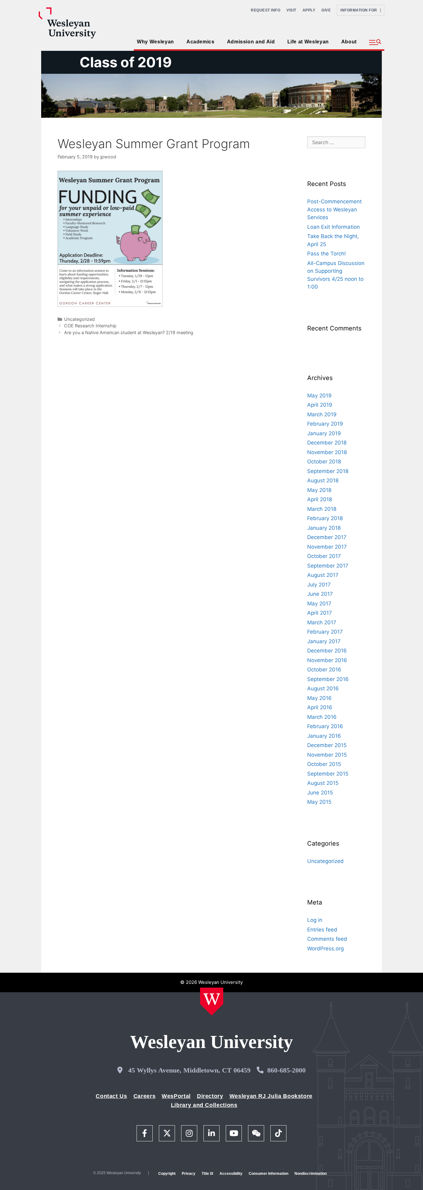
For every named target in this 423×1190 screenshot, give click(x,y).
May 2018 (319, 490)
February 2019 (325, 424)
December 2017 (327, 537)
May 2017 (319, 603)
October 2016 (324, 669)
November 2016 (327, 660)
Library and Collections (204, 1105)
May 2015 (319, 802)
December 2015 (327, 745)
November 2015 (327, 755)
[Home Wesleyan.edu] (211, 1001)
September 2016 (328, 679)
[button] (375, 42)
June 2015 (320, 793)
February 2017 (325, 632)
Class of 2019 (126, 62)
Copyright (167, 1173)
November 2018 (327, 452)
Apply (309, 10)
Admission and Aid (251, 41)
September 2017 (327, 566)
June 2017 (320, 594)
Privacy (188, 1173)
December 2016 (327, 651)
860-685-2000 (286, 1070)
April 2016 (319, 707)
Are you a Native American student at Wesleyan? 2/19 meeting (128, 332)
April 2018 (319, 499)
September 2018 (327, 471)
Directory (210, 1096)
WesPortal (176, 1096)
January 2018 (324, 528)
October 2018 (324, 461)
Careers (144, 1096)
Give (326, 10)
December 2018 (327, 443)
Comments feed (327, 939)
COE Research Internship (90, 325)
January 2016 (324, 736)
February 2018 (325, 518)
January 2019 (324, 433)
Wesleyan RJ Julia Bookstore (270, 1096)
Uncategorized (79, 319)
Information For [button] (360, 10)
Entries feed (322, 930)
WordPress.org (325, 948)
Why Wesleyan (155, 41)
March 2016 (322, 717)
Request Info (265, 10)
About (349, 41)
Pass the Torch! (326, 253)
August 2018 (322, 480)
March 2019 (322, 414)
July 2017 (319, 585)
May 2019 (319, 395)
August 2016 (323, 688)
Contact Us (111, 1096)
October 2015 (324, 764)
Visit (291, 10)
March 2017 (321, 622)
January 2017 (324, 641)
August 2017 (322, 575)
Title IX (207, 1173)
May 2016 (319, 698)
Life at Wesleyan (308, 41)
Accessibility (231, 1173)
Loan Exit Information (333, 227)
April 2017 (319, 613)
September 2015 (327, 774)
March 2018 (321, 509)
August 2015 (322, 783)
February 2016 (325, 726)
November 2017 (327, 547)
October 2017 (324, 556)
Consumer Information (268, 1173)
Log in (314, 920)
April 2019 (319, 405)
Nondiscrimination (310, 1173)
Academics (200, 41)
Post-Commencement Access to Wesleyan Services (334, 209)
